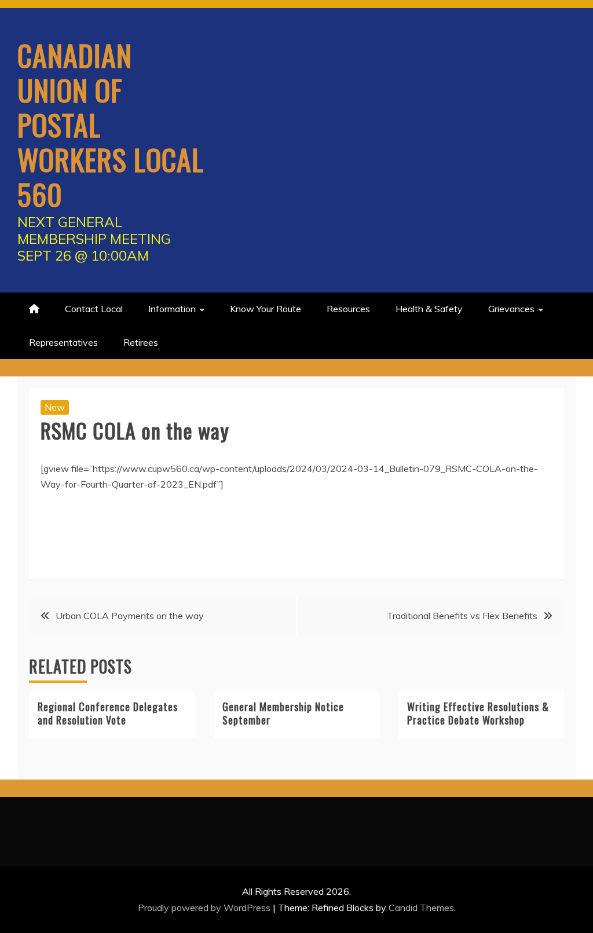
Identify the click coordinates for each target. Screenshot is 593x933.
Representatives (63, 342)
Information (172, 308)
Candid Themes (421, 907)
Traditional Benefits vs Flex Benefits (462, 615)
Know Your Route (265, 308)
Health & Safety (429, 308)
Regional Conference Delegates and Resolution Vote (108, 713)
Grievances (511, 308)
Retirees (140, 342)
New (55, 407)
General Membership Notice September (283, 713)
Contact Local (94, 308)
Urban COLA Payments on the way (130, 615)
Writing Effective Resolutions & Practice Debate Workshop (478, 713)
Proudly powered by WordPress (205, 907)
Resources (348, 308)
